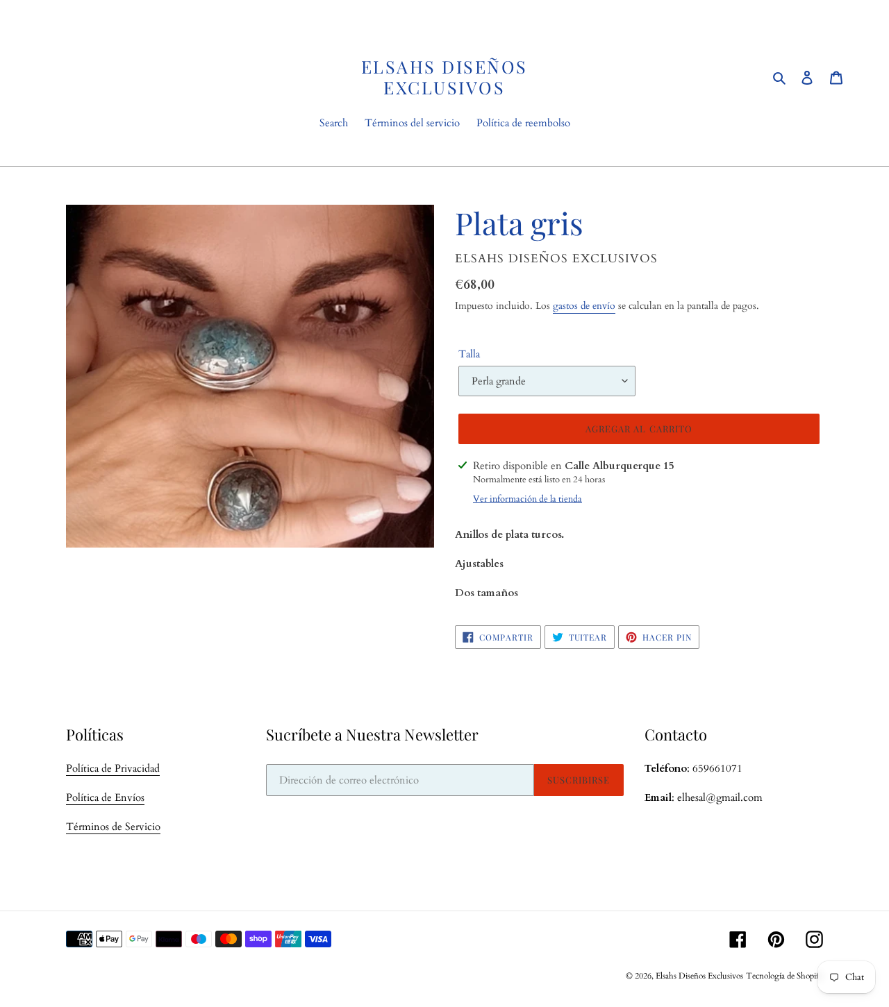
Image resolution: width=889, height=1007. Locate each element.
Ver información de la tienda (527, 499)
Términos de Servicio (113, 826)
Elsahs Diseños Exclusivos (444, 77)
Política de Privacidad (113, 768)
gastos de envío (584, 305)
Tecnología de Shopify (784, 975)
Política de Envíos (105, 797)
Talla (469, 354)
